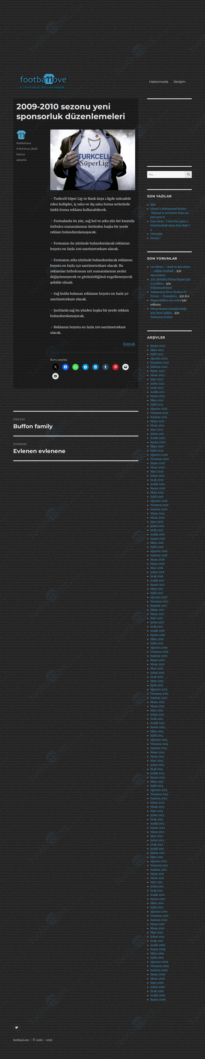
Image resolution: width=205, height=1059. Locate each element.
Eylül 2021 (156, 404)
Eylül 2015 (156, 685)
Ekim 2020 (157, 446)
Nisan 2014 (157, 756)
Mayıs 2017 (157, 610)
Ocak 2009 (157, 991)
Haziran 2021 (158, 417)
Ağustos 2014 (158, 740)
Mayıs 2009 (157, 974)
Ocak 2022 (157, 388)
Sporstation (157, 275)
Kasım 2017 (157, 584)
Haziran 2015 (158, 698)
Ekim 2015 (157, 681)
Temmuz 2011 (159, 865)
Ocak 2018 (156, 576)
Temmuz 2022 (159, 362)
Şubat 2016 (157, 672)
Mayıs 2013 (157, 802)
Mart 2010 (156, 932)
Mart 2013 (156, 811)
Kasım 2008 (157, 999)
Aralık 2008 (157, 995)
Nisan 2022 (157, 375)
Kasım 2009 (158, 949)
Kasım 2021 (157, 396)
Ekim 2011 (156, 857)
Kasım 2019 (157, 488)
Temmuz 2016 (159, 652)
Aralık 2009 (157, 945)
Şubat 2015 (157, 714)
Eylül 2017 (156, 593)
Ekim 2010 (157, 903)
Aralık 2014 (157, 723)
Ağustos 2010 (158, 911)
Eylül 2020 (157, 450)
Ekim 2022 (157, 350)
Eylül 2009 (157, 957)
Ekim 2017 (157, 589)
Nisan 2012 (157, 832)
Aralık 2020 (157, 438)
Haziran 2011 (158, 869)
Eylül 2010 (156, 907)
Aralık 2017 (157, 580)
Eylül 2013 (156, 786)
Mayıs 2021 (157, 421)
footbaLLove (21, 1040)
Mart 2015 (156, 710)
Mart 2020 (157, 471)
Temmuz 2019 (159, 505)
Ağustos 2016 (159, 647)
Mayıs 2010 (157, 924)
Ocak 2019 (156, 530)
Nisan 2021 (157, 425)
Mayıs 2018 (157, 559)
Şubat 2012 (157, 840)
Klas (153, 204)
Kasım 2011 (157, 853)
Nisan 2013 (157, 807)
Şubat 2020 (157, 476)
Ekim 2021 (157, 400)
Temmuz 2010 (159, 916)
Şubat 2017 (157, 622)
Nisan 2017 (157, 614)
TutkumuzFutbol (161, 288)
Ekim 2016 (157, 639)
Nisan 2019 (157, 517)
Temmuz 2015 (159, 693)
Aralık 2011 (157, 848)
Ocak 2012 (156, 844)
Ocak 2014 (156, 769)
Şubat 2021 (157, 434)
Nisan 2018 (157, 564)
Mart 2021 (156, 429)
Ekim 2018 (157, 543)
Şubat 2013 (157, 815)
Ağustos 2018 (158, 551)
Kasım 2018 (157, 538)
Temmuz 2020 (159, 459)
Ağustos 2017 (158, 597)
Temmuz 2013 (159, 794)
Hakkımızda (158, 82)
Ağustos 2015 (158, 689)
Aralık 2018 (157, 534)
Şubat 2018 (157, 572)
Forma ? (155, 238)
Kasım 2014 (157, 727)
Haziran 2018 (158, 555)
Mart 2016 (156, 668)
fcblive (20, 154)
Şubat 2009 (157, 987)
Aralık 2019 (157, 484)
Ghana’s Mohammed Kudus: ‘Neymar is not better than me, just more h (169, 213)
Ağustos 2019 (159, 501)
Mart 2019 (156, 522)
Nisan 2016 (157, 664)
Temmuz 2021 (159, 413)
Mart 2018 (156, 568)
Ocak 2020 (157, 480)
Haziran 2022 (159, 367)
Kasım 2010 (157, 899)
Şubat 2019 (157, 526)
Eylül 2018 (156, 547)
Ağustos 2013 (158, 790)
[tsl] (92, 160)
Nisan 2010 (157, 928)
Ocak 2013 (156, 819)
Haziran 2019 (158, 509)
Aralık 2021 (157, 392)
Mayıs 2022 (157, 371)
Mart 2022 (157, 379)
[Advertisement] (103, 39)
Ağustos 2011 (158, 861)
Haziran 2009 (159, 970)
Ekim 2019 (157, 492)
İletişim (180, 82)
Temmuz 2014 (159, 744)
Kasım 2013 (157, 777)
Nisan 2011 (157, 878)
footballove (23, 143)
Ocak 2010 (156, 941)
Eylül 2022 (157, 354)
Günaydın (156, 234)
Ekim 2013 (156, 781)
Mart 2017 (156, 618)
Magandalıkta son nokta (165, 300)
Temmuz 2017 (159, 601)
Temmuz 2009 (159, 966)
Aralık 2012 (157, 823)
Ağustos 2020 (159, 455)
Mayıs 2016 (157, 660)
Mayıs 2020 (157, 463)
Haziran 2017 (158, 605)
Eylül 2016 (156, 643)
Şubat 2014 (157, 765)
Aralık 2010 (157, 895)
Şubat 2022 (157, 383)
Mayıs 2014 (157, 752)
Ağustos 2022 (159, 358)
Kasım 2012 (157, 828)
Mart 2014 (156, 760)
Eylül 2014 (156, 735)
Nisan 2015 (157, 706)
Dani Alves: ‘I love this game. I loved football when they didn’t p (170, 225)
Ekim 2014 (157, 731)
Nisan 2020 (157, 467)
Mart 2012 (156, 836)
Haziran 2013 (158, 798)
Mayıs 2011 (157, 874)
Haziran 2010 (158, 920)
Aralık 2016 (157, 631)
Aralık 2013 (157, 773)
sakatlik (21, 159)
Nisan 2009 (157, 978)
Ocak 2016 (156, 677)
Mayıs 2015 (157, 702)
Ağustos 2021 (158, 408)
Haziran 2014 (158, 748)
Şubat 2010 (157, 936)
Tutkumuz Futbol (161, 317)
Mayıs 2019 (157, 513)
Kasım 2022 (157, 346)
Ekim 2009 (157, 953)
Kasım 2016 (157, 635)
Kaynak (129, 344)
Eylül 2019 (156, 496)
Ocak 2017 (156, 626)
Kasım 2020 (157, 442)
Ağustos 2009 (159, 962)
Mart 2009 (157, 983)
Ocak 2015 (156, 719)
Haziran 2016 (158, 656)
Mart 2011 (156, 882)
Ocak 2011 (156, 890)
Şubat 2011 (157, 886)
